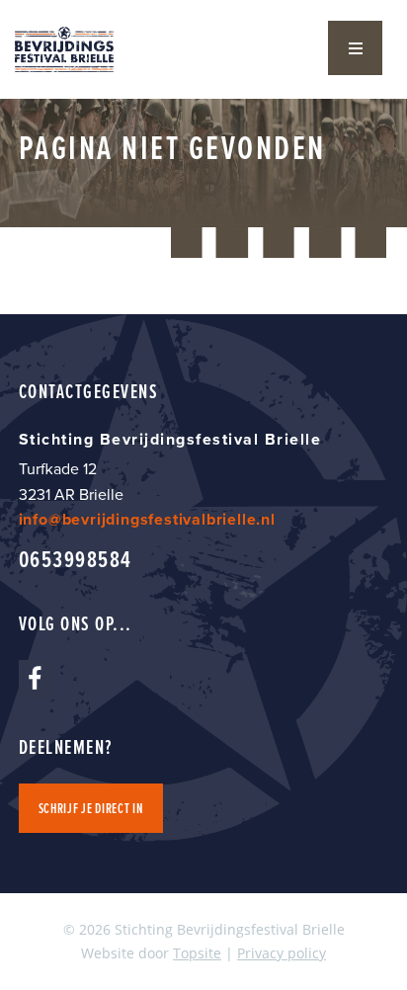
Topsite (197, 953)
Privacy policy (281, 953)
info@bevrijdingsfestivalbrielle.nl (147, 519)
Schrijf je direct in (91, 808)
